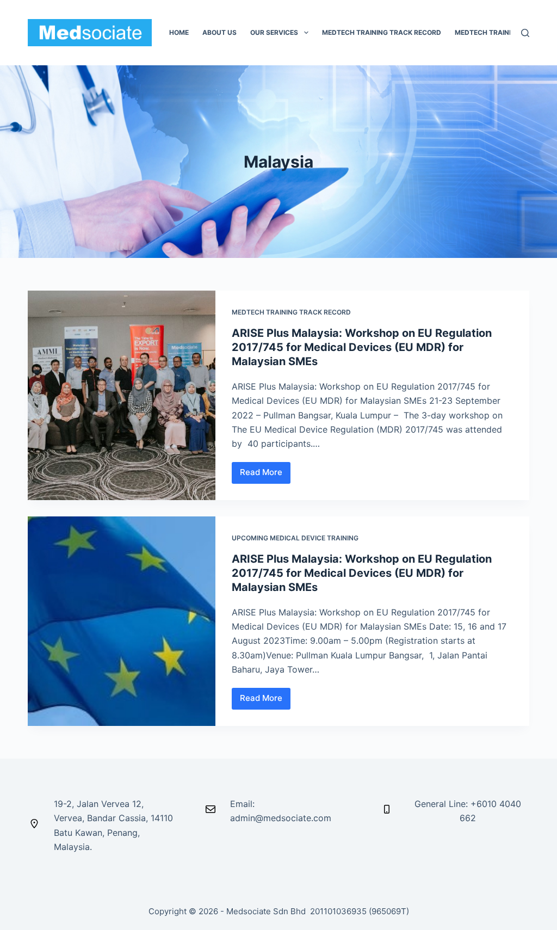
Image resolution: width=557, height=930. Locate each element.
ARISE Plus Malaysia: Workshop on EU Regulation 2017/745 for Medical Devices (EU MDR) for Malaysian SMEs (362, 347)
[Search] (525, 33)
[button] (306, 32)
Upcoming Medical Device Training (295, 538)
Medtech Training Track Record (291, 312)
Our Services (274, 32)
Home (179, 32)
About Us (219, 32)
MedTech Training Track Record (381, 32)
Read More (265, 470)
